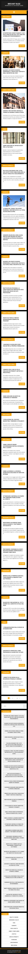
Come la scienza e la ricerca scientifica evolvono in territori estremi (13, 472)
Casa (14, 922)
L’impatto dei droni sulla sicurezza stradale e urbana (12, 678)
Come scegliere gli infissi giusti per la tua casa (13, 146)
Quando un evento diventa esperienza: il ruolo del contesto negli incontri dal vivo (14, 71)
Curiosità (14, 925)
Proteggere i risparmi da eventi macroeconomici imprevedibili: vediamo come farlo (13, 550)
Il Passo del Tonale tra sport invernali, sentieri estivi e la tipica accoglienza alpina (14, 210)
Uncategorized (14, 942)
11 (17, 698)
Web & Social (14, 945)
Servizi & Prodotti (14, 936)
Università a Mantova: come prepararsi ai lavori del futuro (13, 651)
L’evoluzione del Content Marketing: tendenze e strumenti (13, 420)
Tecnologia (14, 939)
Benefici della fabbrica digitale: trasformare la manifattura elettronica (13, 577)
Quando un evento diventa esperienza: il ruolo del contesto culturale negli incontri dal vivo (14, 263)
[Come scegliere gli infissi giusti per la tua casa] (14, 142)
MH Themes (18, 952)
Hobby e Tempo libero (14, 931)
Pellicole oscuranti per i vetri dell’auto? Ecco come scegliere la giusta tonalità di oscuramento (14, 172)
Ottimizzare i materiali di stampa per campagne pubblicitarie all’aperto (13, 497)
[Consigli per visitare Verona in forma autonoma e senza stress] (14, 108)
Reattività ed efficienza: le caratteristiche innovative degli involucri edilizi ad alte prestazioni (13, 290)
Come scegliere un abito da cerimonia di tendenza (11, 396)
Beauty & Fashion (14, 917)
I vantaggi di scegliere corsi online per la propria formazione (13, 345)
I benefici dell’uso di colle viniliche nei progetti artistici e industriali (13, 371)
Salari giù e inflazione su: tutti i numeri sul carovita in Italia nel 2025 (13, 604)
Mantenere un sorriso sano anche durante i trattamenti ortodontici (12, 524)
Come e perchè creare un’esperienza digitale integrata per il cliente (13, 446)
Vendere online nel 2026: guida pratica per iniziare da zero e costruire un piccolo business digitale (13, 237)
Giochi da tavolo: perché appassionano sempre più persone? (11, 319)
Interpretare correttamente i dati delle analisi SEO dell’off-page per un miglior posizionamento (14, 34)
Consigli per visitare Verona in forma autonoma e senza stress (13, 111)
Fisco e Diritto (14, 928)
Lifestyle (14, 934)
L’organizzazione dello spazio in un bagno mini (13, 628)
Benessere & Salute (14, 920)
